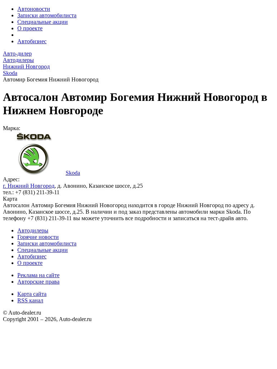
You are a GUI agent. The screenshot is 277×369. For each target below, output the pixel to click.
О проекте (30, 28)
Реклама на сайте (38, 275)
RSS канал (30, 300)
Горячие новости (38, 237)
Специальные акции (42, 22)
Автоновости (33, 9)
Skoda (73, 173)
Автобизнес (32, 41)
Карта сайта (32, 294)
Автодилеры (32, 230)
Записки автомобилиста (46, 15)
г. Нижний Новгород (28, 186)
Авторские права (38, 282)
